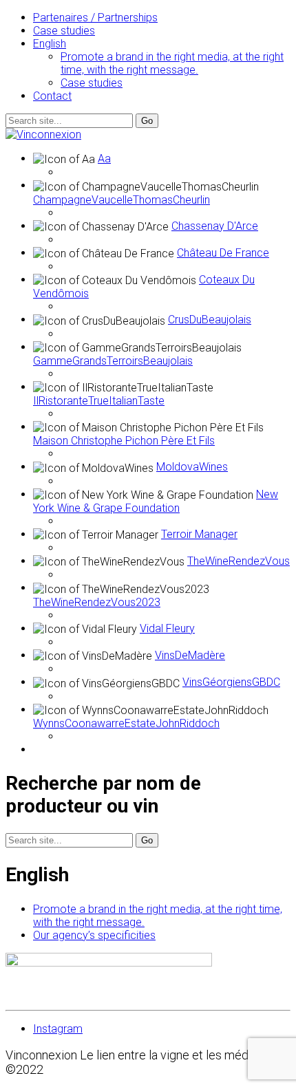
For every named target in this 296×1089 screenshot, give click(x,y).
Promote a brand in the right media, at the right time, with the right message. (172, 63)
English (49, 43)
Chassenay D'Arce (214, 226)
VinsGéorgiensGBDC (231, 682)
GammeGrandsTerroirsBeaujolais (113, 360)
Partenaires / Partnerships (95, 17)
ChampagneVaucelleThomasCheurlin (121, 199)
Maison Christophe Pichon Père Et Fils (124, 440)
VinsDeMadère (190, 655)
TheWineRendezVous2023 (96, 602)
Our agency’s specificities (94, 935)
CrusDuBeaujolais (209, 319)
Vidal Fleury (167, 628)
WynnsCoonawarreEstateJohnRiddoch (126, 723)
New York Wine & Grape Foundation (155, 501)
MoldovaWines (192, 466)
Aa (104, 158)
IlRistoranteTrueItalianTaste (99, 400)
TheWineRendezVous (238, 561)
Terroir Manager (199, 534)
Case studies (64, 30)
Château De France (223, 252)
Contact (52, 96)
